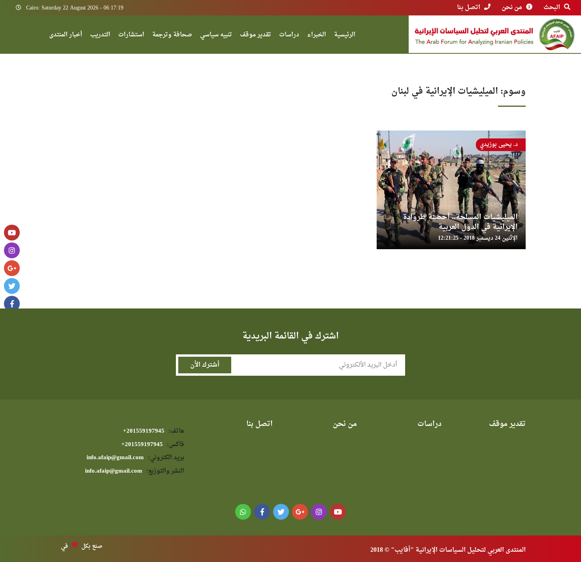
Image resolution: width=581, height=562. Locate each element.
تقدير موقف (255, 36)
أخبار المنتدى (65, 36)
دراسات (289, 36)
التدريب (100, 36)
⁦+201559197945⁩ (153, 431)
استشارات (131, 36)
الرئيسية (344, 36)
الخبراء (316, 36)
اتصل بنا (468, 7)
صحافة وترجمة (172, 36)
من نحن (512, 7)
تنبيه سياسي (216, 36)
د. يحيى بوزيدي (499, 144)
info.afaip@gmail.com (135, 458)
